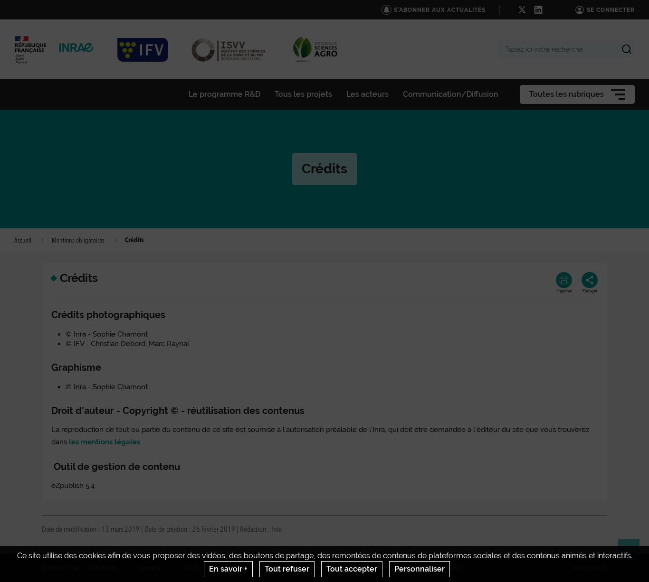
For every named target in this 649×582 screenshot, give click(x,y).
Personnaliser (419, 568)
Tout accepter (351, 568)
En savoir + (228, 568)
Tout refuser (287, 568)
